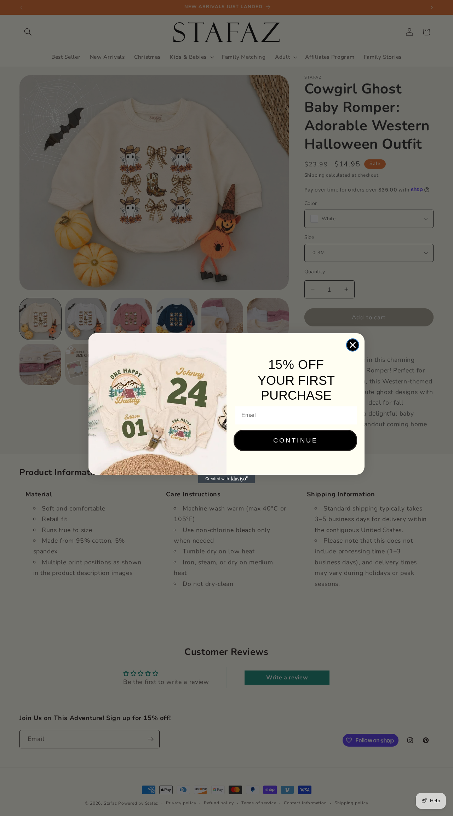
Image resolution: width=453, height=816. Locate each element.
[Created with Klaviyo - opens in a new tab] (226, 479)
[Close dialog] (352, 345)
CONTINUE (295, 440)
